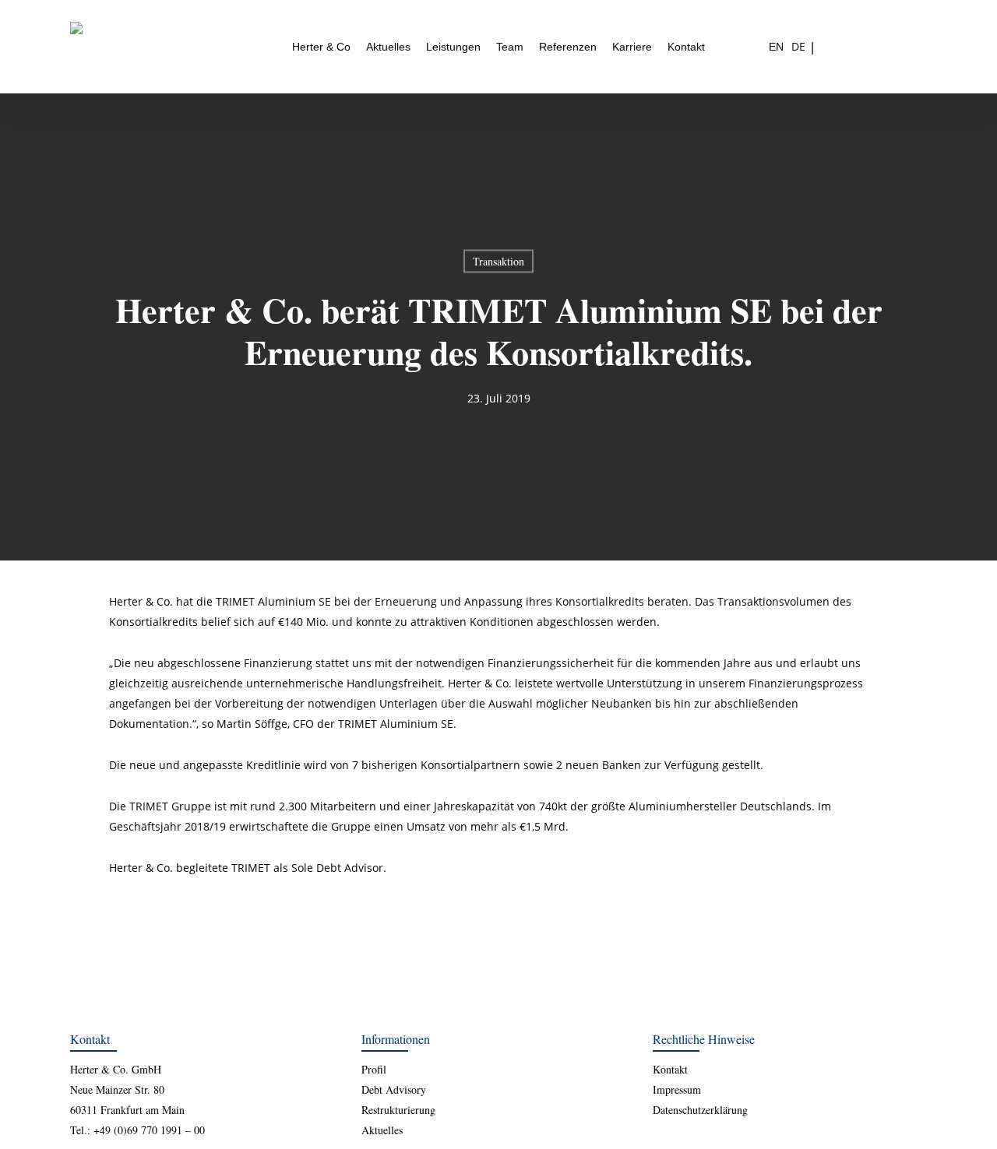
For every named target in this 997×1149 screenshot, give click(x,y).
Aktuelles (382, 1130)
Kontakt (670, 1069)
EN (776, 46)
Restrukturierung (398, 1109)
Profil (373, 1069)
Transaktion (498, 261)
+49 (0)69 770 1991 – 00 (149, 1130)
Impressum (677, 1089)
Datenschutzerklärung (700, 1109)
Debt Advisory (393, 1089)
